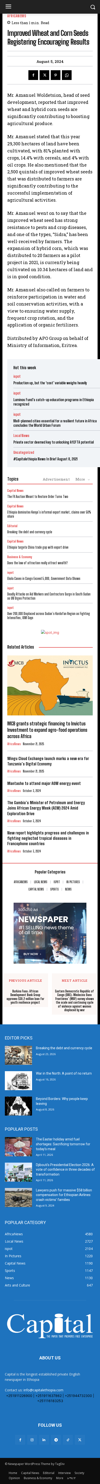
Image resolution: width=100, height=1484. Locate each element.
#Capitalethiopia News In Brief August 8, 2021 (45, 459)
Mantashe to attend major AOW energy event (44, 783)
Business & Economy (19, 557)
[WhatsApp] (67, 75)
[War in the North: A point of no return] (18, 1080)
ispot (17, 376)
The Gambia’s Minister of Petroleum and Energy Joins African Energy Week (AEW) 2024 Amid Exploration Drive (46, 808)
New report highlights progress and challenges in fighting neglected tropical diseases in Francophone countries (48, 838)
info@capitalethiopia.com (43, 1390)
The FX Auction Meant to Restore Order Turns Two (37, 497)
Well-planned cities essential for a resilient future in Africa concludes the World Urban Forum (55, 423)
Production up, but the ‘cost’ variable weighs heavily (50, 383)
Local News (21, 435)
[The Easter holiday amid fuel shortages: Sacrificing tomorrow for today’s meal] (18, 1146)
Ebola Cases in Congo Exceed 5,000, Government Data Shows (43, 578)
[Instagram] (32, 1439)
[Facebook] (33, 75)
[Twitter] (44, 75)
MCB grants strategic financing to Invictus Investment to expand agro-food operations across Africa (47, 730)
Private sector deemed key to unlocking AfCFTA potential (53, 442)
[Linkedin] (44, 1439)
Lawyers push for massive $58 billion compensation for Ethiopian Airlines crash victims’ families (64, 1195)
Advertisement (56, 479)
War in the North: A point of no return (64, 1073)
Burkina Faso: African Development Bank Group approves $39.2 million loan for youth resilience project (25, 997)
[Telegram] (56, 1439)
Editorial (12, 526)
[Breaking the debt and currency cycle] (18, 1055)
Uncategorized (23, 452)
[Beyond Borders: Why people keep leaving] (18, 1106)
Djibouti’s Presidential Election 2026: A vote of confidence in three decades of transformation (65, 1169)
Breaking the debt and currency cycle (29, 532)
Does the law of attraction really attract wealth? (37, 563)
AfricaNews (16, 16)
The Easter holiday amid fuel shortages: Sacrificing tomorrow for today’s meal (63, 1144)
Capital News (15, 490)
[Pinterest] (55, 75)
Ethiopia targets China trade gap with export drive (38, 547)
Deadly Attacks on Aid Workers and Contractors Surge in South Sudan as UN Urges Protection (49, 596)
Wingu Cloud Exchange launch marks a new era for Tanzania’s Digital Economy (48, 761)
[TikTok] (68, 1439)
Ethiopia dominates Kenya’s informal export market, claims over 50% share (49, 514)
